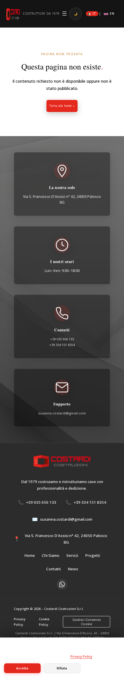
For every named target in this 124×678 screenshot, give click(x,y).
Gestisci (101, 668)
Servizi (72, 555)
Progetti (92, 555)
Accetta (22, 668)
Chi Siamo (50, 555)
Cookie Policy (44, 622)
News (73, 568)
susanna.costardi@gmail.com (62, 413)
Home (29, 555)
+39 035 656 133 (62, 339)
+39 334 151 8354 (62, 345)
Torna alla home (60, 106)
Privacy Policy (19, 622)
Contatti (53, 568)
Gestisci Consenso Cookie (86, 621)
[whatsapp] (62, 584)
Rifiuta (62, 668)
